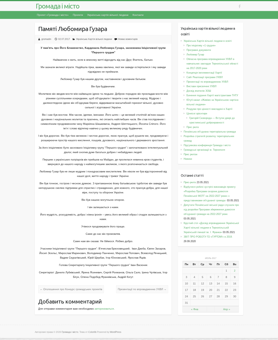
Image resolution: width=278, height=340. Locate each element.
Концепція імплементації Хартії (204, 72)
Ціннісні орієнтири (196, 113)
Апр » (226, 309)
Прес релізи (190, 154)
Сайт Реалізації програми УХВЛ (204, 77)
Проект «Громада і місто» (53, 14)
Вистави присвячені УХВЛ (201, 86)
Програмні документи (198, 50)
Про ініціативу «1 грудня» (201, 45)
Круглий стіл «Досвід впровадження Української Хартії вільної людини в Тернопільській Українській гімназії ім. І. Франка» (211, 228)
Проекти (78, 14)
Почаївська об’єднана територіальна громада (210, 131)
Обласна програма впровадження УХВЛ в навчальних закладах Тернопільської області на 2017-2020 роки (212, 64)
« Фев (194, 309)
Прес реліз (192, 127)
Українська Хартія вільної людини (94, 39)
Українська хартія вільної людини (107, 14)
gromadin (46, 39)
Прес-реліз (190, 182)
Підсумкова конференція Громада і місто (207, 145)
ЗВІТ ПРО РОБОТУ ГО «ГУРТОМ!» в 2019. (209, 236)
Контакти (138, 14)
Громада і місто (57, 6)
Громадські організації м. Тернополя (204, 149)
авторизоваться (104, 308)
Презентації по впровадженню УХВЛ (142, 289)
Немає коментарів (127, 39)
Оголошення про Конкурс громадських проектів (71, 289)
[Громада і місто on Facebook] (239, 6)
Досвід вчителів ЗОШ (198, 90)
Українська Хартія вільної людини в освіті (208, 40)
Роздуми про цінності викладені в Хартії (209, 109)
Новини (188, 158)
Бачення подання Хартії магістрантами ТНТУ (212, 95)
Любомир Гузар (195, 54)
